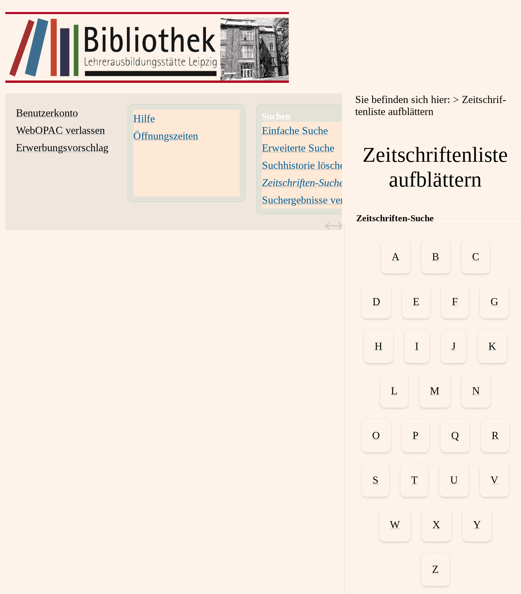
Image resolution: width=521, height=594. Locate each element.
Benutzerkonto (47, 113)
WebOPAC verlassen (60, 130)
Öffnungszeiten (165, 136)
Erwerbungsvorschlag (62, 147)
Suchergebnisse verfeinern (318, 200)
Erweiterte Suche (298, 148)
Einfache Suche (295, 130)
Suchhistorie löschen (306, 165)
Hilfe (144, 118)
